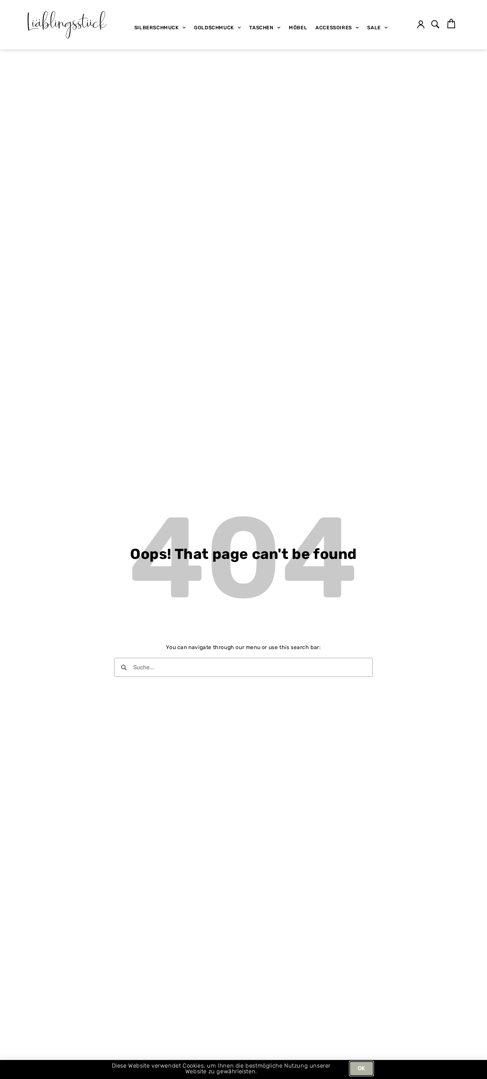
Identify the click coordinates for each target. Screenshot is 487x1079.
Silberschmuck (156, 27)
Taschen (261, 27)
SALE (373, 27)
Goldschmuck (214, 27)
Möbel (298, 27)
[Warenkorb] (451, 24)
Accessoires (333, 27)
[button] (435, 25)
